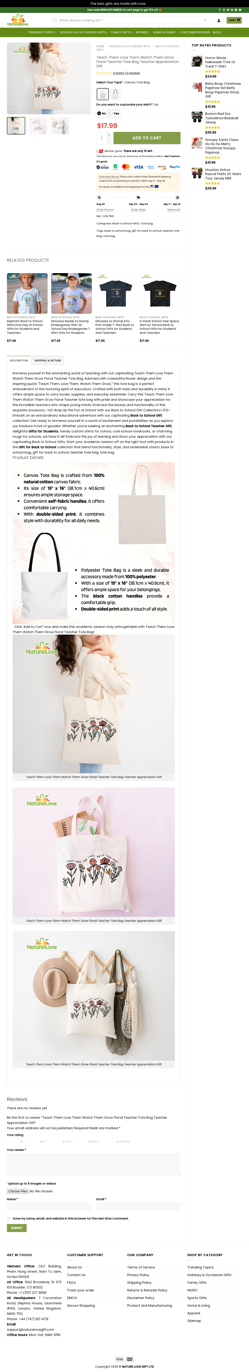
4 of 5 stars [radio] (80, 1141)
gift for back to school (147, 231)
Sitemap (194, 1320)
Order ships (138, 209)
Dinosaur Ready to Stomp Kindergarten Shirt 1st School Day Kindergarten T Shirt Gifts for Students (70, 326)
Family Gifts (121, 32)
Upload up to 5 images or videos (32, 1183)
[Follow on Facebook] (220, 10)
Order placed (104, 209)
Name (12, 1199)
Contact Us (76, 1275)
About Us (74, 1267)
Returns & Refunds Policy (147, 1290)
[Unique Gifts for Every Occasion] (22, 20)
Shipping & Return (47, 360)
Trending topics (41, 32)
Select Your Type (109, 82)
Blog (217, 32)
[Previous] (13, 78)
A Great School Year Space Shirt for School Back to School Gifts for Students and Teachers (159, 326)
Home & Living (164, 32)
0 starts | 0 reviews (126, 73)
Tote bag (146, 223)
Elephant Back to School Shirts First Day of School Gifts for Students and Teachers (25, 326)
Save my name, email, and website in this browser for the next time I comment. (71, 1218)
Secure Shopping (81, 1305)
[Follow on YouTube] (240, 10)
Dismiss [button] (152, 3)
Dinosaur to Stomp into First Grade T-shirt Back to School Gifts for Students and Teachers (115, 326)
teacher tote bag (84, 452)
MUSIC (192, 1290)
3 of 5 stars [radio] (54, 1141)
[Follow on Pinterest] (236, 10)
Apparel (142, 32)
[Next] (84, 78)
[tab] (19, 360)
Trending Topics (200, 1267)
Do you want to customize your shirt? (124, 104)
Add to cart (147, 137)
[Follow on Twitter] (228, 10)
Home (100, 46)
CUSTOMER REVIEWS (195, 32)
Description (19, 360)
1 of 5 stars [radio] (12, 1141)
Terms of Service (141, 1267)
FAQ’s (71, 1282)
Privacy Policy (138, 1275)
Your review (16, 1150)
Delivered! (174, 209)
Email (101, 1199)
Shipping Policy (139, 1282)
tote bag (109, 236)
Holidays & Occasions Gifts (83, 32)
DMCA (72, 1298)
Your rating (15, 1135)
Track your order (80, 1290)
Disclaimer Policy (140, 1298)
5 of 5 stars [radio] (108, 1141)
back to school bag (117, 231)
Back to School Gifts (125, 223)
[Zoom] (12, 110)
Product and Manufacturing (149, 1305)
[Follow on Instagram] (224, 10)
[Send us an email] (232, 10)
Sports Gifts (197, 1298)
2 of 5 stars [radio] (32, 1141)
